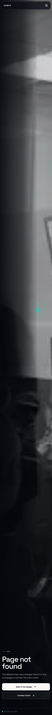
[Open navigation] (46, 5)
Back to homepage (24, 687)
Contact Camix (24, 695)
